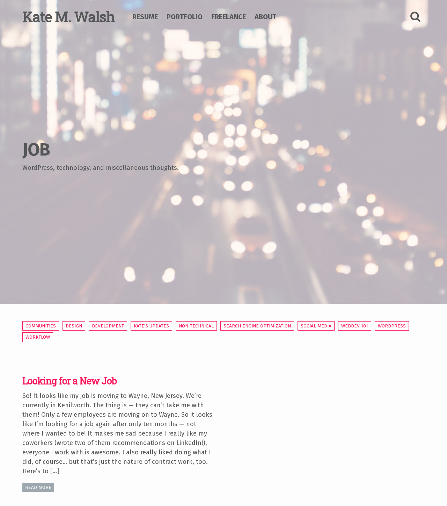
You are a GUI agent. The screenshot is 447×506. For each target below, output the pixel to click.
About (265, 17)
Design (74, 326)
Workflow (37, 337)
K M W (68, 16)
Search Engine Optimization (257, 326)
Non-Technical (196, 326)
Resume (145, 17)
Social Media (316, 326)
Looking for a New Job (69, 381)
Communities (40, 326)
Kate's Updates (151, 326)
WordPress (392, 326)
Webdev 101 (354, 326)
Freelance (228, 17)
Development (108, 326)
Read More (38, 487)
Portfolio (185, 17)
